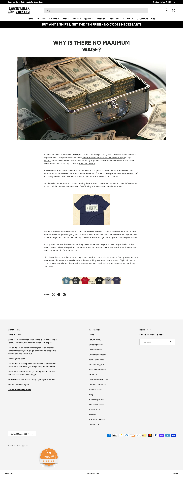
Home (30, 18)
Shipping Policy (96, 344)
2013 (15, 339)
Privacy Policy (95, 349)
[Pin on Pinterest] (64, 294)
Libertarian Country (21, 446)
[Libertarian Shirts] (91, 280)
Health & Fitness (96, 404)
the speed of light (129, 173)
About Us (93, 374)
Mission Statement (97, 369)
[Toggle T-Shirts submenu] (59, 18)
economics (99, 257)
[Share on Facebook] (59, 294)
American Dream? (87, 163)
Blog (153, 18)
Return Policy (95, 339)
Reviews (92, 414)
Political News (95, 389)
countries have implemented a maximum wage (103, 157)
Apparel (87, 18)
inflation (47, 160)
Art (128, 18)
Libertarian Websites (98, 379)
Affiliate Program (96, 364)
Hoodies (101, 18)
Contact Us (94, 424)
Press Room (94, 409)
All (37, 18)
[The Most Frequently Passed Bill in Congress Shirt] (91, 209)
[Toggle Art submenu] (131, 18)
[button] (173, 10)
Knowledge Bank (96, 399)
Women (77, 18)
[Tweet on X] (53, 294)
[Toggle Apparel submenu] (93, 18)
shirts (14, 363)
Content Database (97, 384)
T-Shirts (53, 18)
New (44, 18)
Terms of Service (96, 359)
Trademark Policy (97, 419)
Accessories (114, 18)
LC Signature (142, 18)
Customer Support (97, 354)
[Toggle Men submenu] (69, 18)
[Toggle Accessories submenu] (122, 18)
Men (65, 18)
